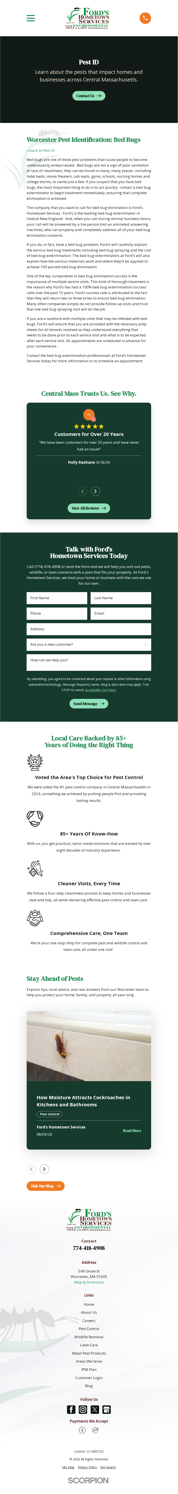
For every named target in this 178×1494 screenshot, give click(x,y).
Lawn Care (89, 1344)
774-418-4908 (89, 1248)
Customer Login (89, 1377)
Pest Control (89, 1328)
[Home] (87, 18)
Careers (88, 1320)
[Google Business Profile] (106, 1409)
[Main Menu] (31, 18)
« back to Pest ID (41, 150)
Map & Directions (89, 1282)
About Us (89, 1312)
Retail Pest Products (89, 1353)
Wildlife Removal (88, 1336)
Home (89, 1304)
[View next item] (95, 491)
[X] (95, 1409)
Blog (89, 1385)
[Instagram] (83, 1409)
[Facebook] (71, 1409)
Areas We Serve (89, 1361)
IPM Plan (88, 1369)
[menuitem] (68, 1467)
